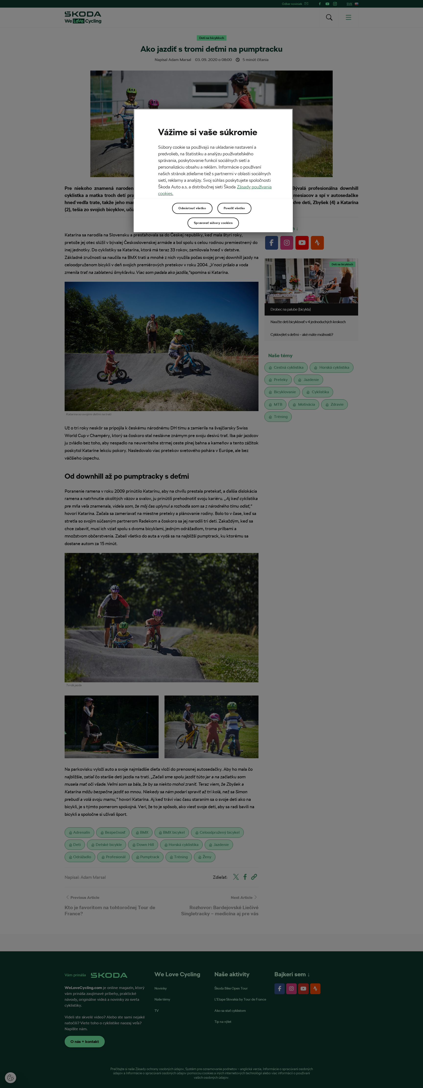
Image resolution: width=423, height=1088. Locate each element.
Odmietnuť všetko (192, 208)
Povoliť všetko (234, 208)
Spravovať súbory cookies (213, 223)
